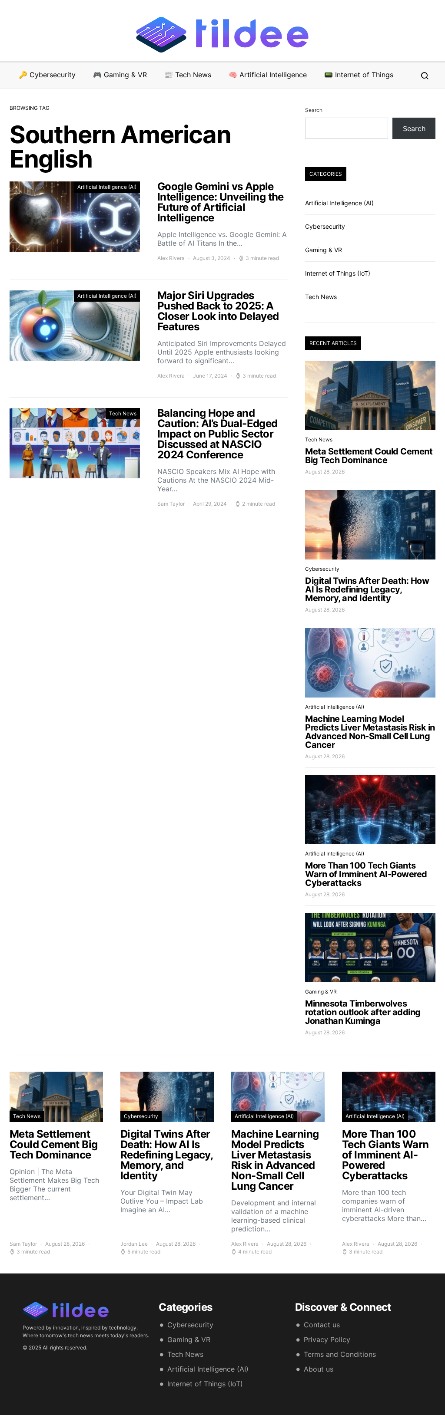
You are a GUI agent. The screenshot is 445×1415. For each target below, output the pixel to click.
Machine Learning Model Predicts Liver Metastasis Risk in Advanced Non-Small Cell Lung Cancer (370, 732)
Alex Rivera (171, 258)
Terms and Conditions (340, 1354)
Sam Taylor (171, 503)
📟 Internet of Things (358, 74)
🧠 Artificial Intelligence (268, 74)
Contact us (322, 1324)
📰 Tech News (187, 74)
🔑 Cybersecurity (47, 74)
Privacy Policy (327, 1339)
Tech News (122, 413)
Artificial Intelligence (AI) (106, 187)
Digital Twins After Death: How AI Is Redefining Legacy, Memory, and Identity (367, 589)
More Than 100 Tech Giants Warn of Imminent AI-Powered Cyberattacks (366, 874)
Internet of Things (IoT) (337, 273)
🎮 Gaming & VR (120, 74)
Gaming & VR (323, 249)
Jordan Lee (134, 1244)
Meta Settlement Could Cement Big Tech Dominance (368, 455)
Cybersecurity (325, 226)
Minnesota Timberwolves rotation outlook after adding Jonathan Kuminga (363, 1012)
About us (318, 1369)
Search (313, 110)
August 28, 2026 (325, 471)
